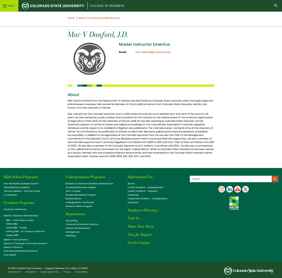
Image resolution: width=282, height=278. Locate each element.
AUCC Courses (73, 191)
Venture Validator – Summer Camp (22, 191)
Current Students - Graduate (143, 191)
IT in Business (10, 194)
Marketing (71, 235)
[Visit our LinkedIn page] (229, 189)
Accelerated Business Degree (81, 187)
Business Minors (74, 198)
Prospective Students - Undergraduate (147, 198)
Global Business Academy (17, 187)
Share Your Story (140, 226)
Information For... (141, 177)
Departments (75, 214)
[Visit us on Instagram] (221, 189)
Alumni (131, 183)
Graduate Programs (19, 202)
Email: (123, 52)
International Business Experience (21, 250)
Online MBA (11, 223)
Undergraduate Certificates (80, 202)
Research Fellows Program (79, 206)
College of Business (107, 6)
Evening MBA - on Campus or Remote (25, 231)
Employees (133, 194)
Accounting (72, 220)
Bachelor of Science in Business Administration (89, 183)
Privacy (67, 271)
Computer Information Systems (82, 224)
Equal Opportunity (50, 271)
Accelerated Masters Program (81, 194)
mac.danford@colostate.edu (152, 52)
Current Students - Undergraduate (145, 187)
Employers (133, 202)
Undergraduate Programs (85, 177)
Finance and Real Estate (78, 228)
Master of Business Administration (21, 215)
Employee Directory (143, 210)
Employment (14, 271)
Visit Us (134, 218)
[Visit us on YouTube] (237, 189)
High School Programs (21, 177)
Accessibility (81, 271)
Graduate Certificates (15, 209)
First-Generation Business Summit (21, 183)
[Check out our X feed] (245, 189)
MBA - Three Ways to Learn (20, 220)
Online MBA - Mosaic (16, 227)
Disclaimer (31, 271)
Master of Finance (13, 247)
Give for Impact (140, 234)
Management (73, 231)
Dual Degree (10, 254)
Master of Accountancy (16, 239)
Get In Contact (139, 242)
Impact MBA (12, 235)
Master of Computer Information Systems (25, 243)
